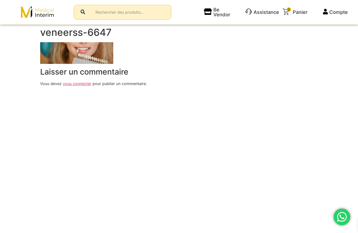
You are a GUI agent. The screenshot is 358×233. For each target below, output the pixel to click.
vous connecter (77, 83)
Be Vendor (221, 12)
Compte (338, 12)
